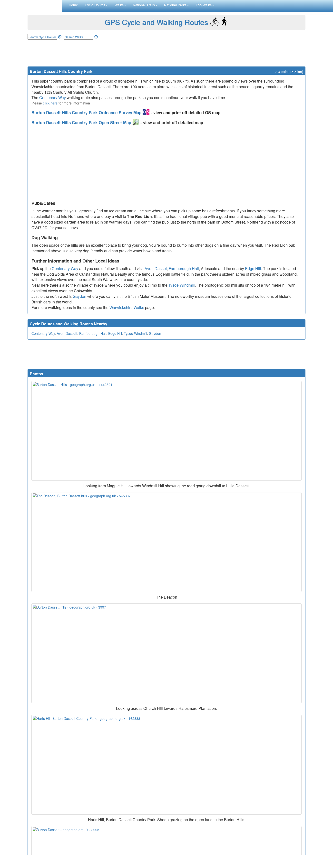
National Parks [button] (175, 4)
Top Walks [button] (204, 4)
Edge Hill (253, 268)
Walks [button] (119, 4)
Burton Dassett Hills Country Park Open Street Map (81, 122)
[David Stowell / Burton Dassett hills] (166, 653)
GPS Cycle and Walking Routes (156, 22)
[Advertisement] (166, 53)
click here (50, 103)
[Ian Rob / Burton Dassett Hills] (166, 430)
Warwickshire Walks (126, 307)
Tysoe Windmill (181, 285)
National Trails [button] (144, 4)
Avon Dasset (156, 268)
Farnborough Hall (184, 268)
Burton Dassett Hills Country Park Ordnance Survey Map (87, 112)
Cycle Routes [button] (95, 4)
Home (73, 4)
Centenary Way (52, 97)
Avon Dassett (67, 333)
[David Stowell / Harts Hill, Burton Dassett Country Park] (166, 764)
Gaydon (79, 296)
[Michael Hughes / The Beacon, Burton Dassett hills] (166, 542)
